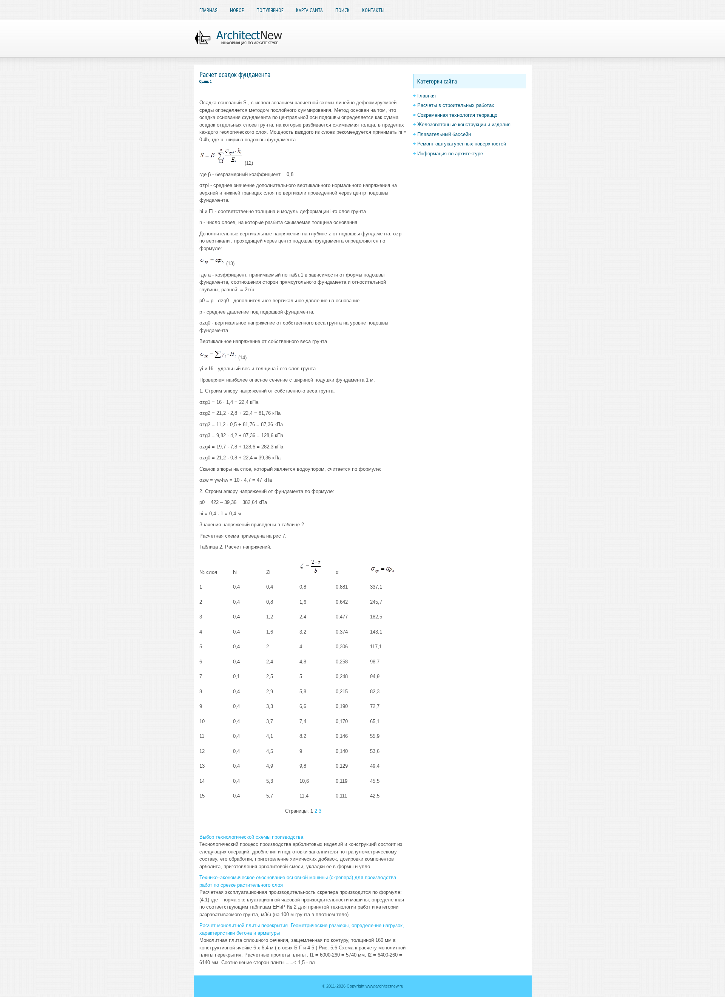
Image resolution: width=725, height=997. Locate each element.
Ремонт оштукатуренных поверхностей (461, 144)
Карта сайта (309, 10)
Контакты (373, 10)
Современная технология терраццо (457, 115)
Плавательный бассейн (444, 134)
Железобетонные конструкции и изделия (464, 124)
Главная (208, 10)
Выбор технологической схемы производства (251, 837)
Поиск (342, 10)
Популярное (270, 10)
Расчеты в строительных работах (455, 105)
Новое (237, 10)
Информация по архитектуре (450, 153)
